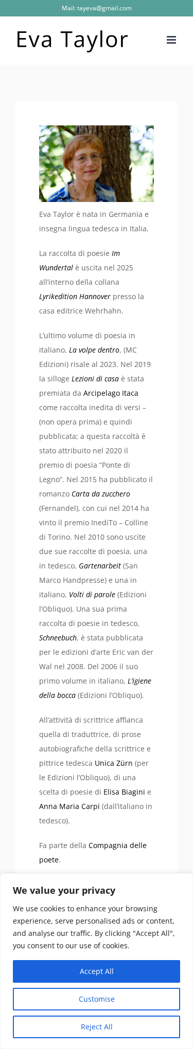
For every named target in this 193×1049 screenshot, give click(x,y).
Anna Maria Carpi (69, 806)
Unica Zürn (114, 763)
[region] (96, 961)
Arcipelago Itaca (110, 393)
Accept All (97, 971)
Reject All (97, 1027)
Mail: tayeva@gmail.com (97, 8)
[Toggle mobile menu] (172, 39)
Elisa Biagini (125, 792)
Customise (97, 999)
